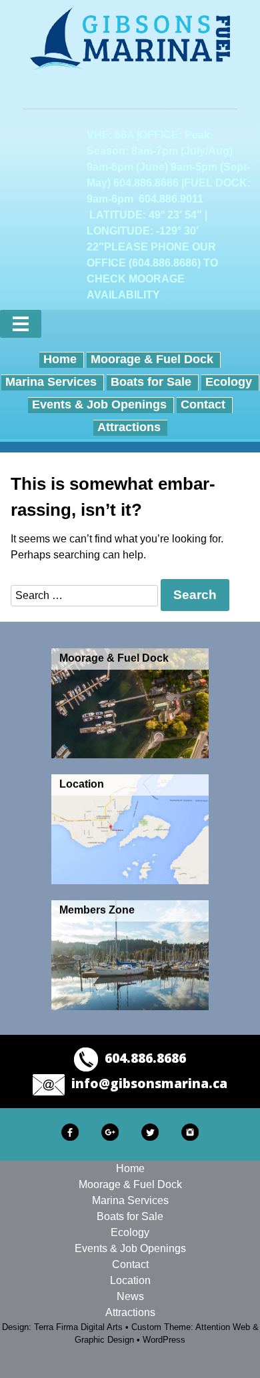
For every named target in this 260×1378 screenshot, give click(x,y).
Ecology (228, 381)
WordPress (164, 1340)
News (130, 1296)
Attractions (129, 427)
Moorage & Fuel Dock (152, 359)
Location (130, 1280)
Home (60, 359)
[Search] (238, 324)
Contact (203, 404)
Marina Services (51, 381)
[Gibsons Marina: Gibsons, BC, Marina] (130, 38)
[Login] (206, 324)
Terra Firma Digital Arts (78, 1327)
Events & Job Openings (99, 404)
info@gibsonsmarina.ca (149, 1083)
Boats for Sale (151, 381)
